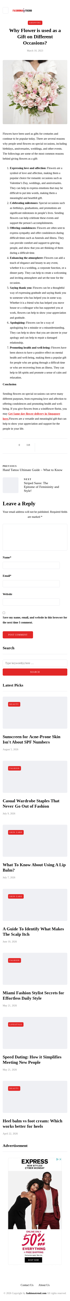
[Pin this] (59, 445)
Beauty (14, 704)
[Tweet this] (45, 445)
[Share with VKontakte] (63, 445)
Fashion (15, 768)
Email (7, 575)
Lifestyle (16, 1024)
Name (7, 557)
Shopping (35, 23)
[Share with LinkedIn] (54, 445)
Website (7, 594)
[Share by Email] (41, 449)
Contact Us (27, 1285)
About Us (44, 1285)
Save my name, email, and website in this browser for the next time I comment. (35, 620)
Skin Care (16, 832)
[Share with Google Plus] (50, 445)
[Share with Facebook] (41, 445)
